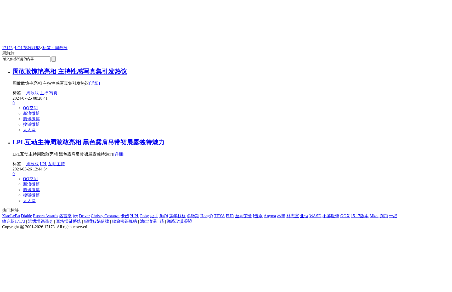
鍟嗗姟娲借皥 (96, 221)
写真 (53, 93)
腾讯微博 (31, 119)
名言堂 (65, 216)
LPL (43, 164)
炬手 (154, 216)
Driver (84, 216)
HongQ (206, 216)
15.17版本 (360, 216)
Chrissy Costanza (105, 216)
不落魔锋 (331, 216)
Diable (26, 216)
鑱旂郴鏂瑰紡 (124, 221)
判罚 (384, 216)
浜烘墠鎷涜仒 (40, 221)
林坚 (281, 216)
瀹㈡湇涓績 (152, 221)
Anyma (270, 216)
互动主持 (56, 164)
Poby (144, 216)
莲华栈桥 (177, 216)
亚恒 (304, 216)
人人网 (29, 130)
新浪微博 (31, 113)
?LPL (134, 216)
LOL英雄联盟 (27, 47)
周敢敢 (32, 93)
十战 (393, 216)
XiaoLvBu (11, 216)
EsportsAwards (45, 216)
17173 (7, 47)
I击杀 (258, 216)
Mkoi (374, 216)
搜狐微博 (31, 124)
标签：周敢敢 (54, 47)
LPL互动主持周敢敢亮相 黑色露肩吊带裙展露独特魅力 (89, 142)
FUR (230, 216)
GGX (345, 216)
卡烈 (125, 216)
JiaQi (163, 216)
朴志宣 (292, 216)
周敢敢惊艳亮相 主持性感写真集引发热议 (70, 71)
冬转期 (193, 216)
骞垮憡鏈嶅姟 (68, 221)
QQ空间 (30, 108)
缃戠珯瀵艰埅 (179, 221)
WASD (315, 216)
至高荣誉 (243, 216)
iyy (75, 216)
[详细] (94, 83)
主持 (44, 93)
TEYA (219, 216)
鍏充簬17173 (13, 221)
